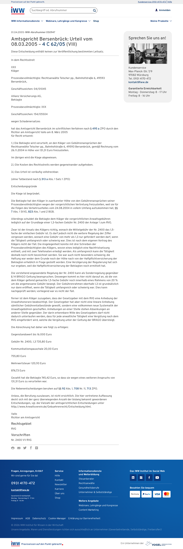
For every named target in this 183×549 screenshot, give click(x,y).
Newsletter (61, 484)
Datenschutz (39, 518)
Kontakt (59, 480)
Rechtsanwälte (87, 483)
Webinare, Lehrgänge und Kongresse (98, 505)
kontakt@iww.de (138, 82)
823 (30, 212)
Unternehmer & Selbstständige (95, 492)
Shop (96, 21)
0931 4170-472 (142, 79)
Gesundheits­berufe (89, 487)
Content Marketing (89, 510)
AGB (27, 518)
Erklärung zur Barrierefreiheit (84, 518)
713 (89, 389)
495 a (95, 129)
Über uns (59, 493)
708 (76, 389)
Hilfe (170, 2)
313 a (44, 179)
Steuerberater (86, 479)
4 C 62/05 (53, 44)
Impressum (17, 518)
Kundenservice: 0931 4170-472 (152, 2)
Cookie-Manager (57, 518)
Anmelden (165, 10)
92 (63, 389)
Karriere (59, 489)
